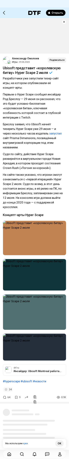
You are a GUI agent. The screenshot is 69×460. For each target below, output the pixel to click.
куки (25, 443)
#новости (39, 381)
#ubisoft (26, 381)
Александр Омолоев (25, 58)
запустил (55, 133)
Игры (15, 62)
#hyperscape (11, 381)
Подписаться (57, 60)
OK (59, 443)
